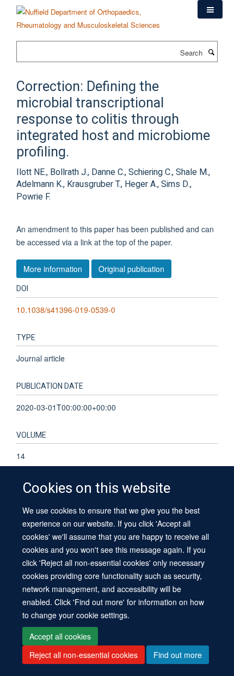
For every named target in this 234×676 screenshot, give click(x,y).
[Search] (211, 52)
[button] (210, 9)
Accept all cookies (60, 636)
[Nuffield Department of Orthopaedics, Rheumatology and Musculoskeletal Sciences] (98, 14)
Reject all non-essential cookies (83, 654)
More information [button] (52, 268)
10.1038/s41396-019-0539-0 (65, 309)
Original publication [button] (131, 268)
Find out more (177, 654)
